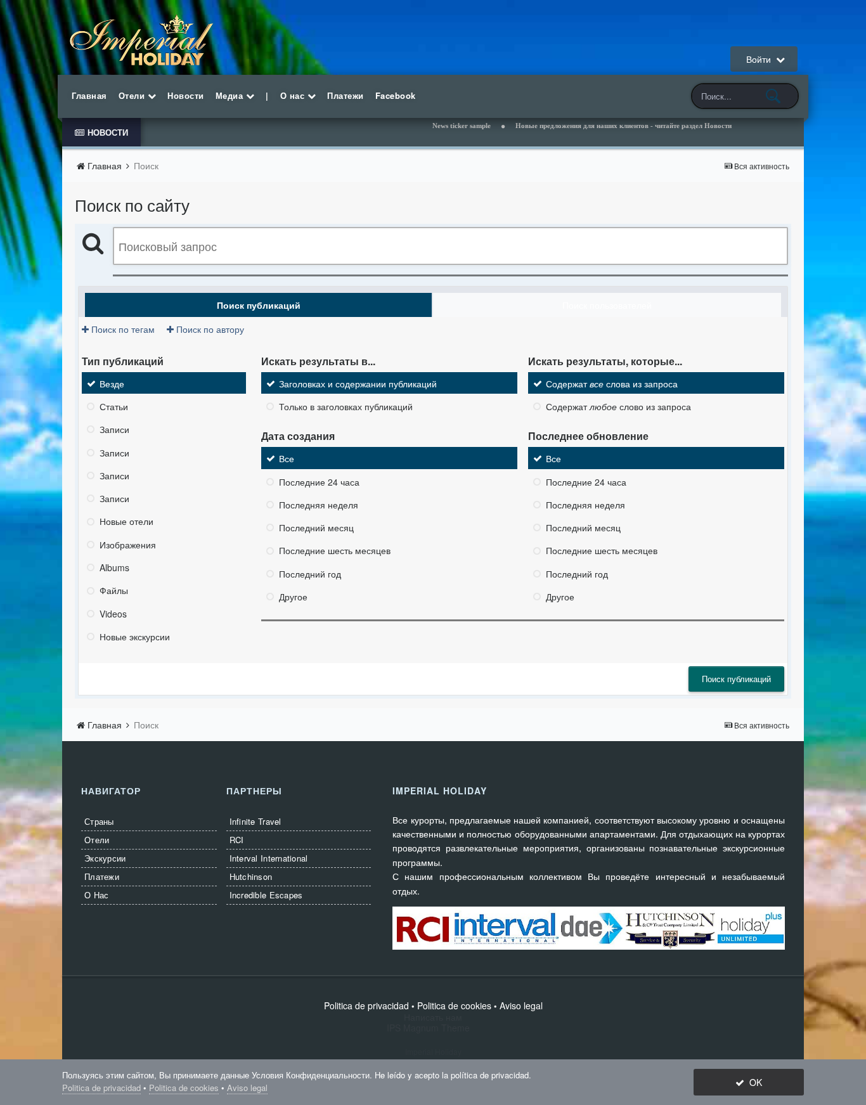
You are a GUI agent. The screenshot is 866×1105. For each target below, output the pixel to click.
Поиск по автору (209, 329)
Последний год (310, 573)
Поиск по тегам (122, 329)
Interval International (268, 858)
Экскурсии (105, 858)
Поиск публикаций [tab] (259, 305)
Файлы (114, 591)
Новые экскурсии (135, 636)
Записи (114, 429)
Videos (113, 613)
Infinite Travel (255, 821)
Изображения (128, 544)
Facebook (395, 95)
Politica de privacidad (366, 1005)
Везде (112, 383)
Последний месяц (316, 527)
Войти (761, 59)
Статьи (114, 406)
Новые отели (126, 521)
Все (286, 459)
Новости (185, 95)
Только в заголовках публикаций (346, 406)
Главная (89, 95)
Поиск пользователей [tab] (607, 305)
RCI (236, 840)
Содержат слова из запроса (612, 383)
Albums (114, 567)
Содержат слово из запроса (618, 406)
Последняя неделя (318, 504)
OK (753, 1082)
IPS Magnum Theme (433, 1027)
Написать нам (433, 1017)
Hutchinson (251, 876)
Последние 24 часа (319, 481)
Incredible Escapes (266, 895)
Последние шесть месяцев (335, 551)
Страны (99, 821)
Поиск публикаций (736, 679)
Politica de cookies (454, 1005)
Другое (293, 596)
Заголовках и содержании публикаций (358, 383)
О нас (293, 95)
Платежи (345, 95)
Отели (133, 95)
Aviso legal (521, 1005)
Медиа (231, 95)
